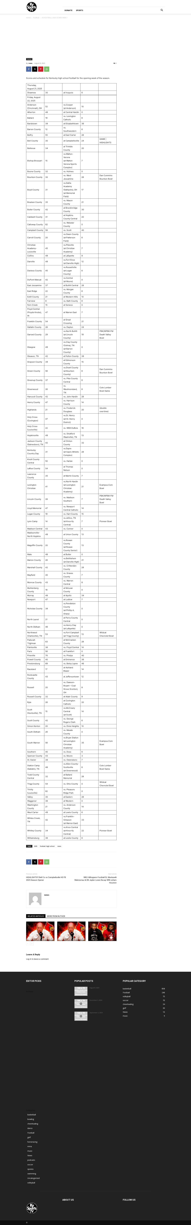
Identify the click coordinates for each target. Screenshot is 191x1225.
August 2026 (31, 996)
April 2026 (30, 1011)
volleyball (31, 1182)
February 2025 (32, 1066)
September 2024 (33, 1085)
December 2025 (33, 1027)
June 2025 (30, 1050)
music (29, 1151)
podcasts (31, 1160)
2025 (35, 846)
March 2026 (31, 1015)
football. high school (47, 846)
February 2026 (32, 1019)
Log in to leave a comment (37, 959)
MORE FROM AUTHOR (56, 916)
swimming (31, 1173)
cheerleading (32, 1123)
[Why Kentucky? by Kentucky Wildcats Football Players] (80, 991)
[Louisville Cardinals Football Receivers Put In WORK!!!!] (80, 1016)
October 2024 (32, 1081)
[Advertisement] (95, 38)
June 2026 (30, 1003)
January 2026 (31, 1023)
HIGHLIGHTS (105, 142)
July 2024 (30, 1093)
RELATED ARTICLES (36, 916)
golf (29, 1137)
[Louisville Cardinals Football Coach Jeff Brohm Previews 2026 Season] (40, 931)
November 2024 (33, 1077)
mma (29, 1146)
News (29, 1155)
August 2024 (31, 1089)
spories (30, 1169)
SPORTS (79, 10)
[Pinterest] (40, 69)
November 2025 (33, 1031)
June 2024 (30, 1097)
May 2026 (30, 1007)
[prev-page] (27, 943)
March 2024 (31, 1101)
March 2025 (31, 1062)
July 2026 (30, 1000)
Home (28, 18)
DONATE (68, 10)
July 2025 (30, 1046)
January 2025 (31, 1070)
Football (36, 18)
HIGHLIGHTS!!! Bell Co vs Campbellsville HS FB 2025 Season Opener (46, 878)
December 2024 (33, 1073)
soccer (30, 1164)
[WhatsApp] (46, 69)
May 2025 (30, 1054)
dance (29, 1128)
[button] (162, 10)
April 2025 (30, 1058)
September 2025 (33, 1038)
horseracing (32, 1142)
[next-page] (32, 943)
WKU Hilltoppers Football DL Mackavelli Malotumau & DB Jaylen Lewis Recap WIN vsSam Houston (96, 880)
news (30, 63)
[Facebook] (28, 69)
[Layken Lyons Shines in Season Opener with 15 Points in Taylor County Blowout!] (80, 1003)
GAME (102, 139)
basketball (31, 1114)
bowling (30, 1119)
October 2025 (32, 1035)
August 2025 (31, 1042)
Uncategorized (33, 1178)
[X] (34, 69)
